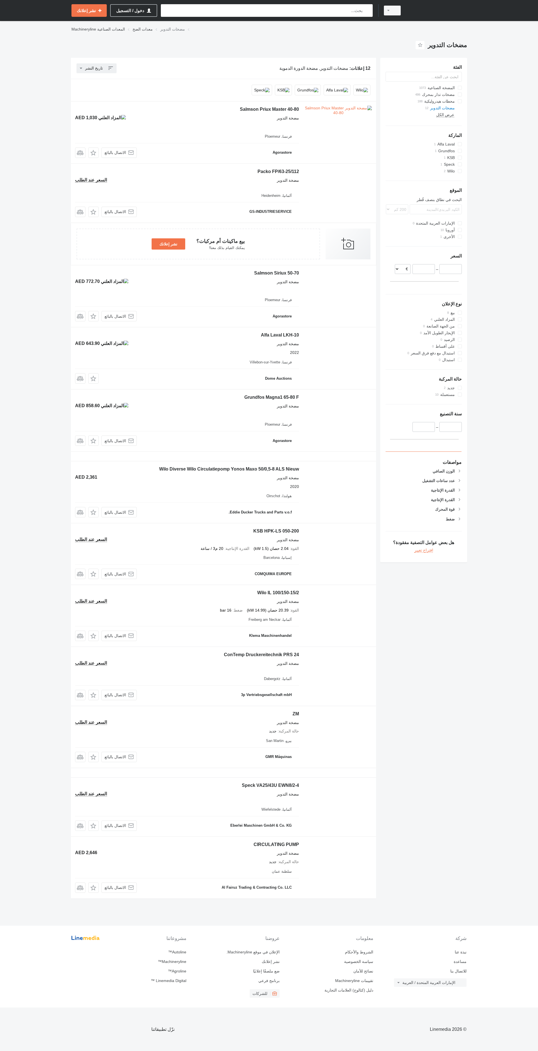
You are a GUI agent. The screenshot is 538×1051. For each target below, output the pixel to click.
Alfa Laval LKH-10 (280, 335)
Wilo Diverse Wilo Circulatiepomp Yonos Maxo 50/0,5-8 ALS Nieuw (229, 469)
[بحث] (367, 10)
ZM (296, 713)
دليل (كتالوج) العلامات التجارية (348, 990)
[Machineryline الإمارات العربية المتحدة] (437, 10)
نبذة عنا (461, 952)
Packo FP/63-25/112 (278, 171)
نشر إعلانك (168, 244)
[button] (93, 152)
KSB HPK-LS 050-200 (276, 531)
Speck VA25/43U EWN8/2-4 (270, 785)
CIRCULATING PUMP (276, 844)
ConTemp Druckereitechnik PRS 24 (261, 654)
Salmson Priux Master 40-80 (269, 109)
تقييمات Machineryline (354, 980)
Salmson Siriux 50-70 (276, 273)
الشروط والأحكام (359, 952)
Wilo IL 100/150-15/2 (278, 592)
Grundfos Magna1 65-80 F (271, 397)
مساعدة (460, 961)
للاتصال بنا (458, 971)
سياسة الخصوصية (358, 961)
